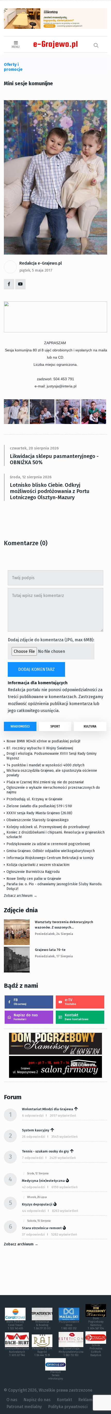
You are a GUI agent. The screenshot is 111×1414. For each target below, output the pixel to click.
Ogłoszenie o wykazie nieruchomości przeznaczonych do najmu (53, 789)
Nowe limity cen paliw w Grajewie (33, 879)
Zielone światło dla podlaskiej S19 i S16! (39, 806)
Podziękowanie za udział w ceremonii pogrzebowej (48, 844)
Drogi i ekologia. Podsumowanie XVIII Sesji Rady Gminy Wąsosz (51, 755)
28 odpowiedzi (33, 1137)
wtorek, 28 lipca (37, 1197)
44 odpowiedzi (34, 1211)
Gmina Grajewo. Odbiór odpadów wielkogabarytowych (50, 851)
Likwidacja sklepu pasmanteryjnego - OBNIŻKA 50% (54, 459)
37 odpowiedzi (33, 1234)
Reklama (86, 1399)
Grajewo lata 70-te (50, 950)
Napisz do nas (26, 1017)
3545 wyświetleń (64, 1137)
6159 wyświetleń (64, 1187)
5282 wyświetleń (64, 1234)
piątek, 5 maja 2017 (35, 270)
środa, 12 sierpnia (38, 1173)
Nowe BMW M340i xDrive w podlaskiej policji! (43, 741)
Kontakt (77, 1017)
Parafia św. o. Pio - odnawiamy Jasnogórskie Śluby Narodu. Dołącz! (54, 886)
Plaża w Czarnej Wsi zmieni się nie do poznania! (45, 782)
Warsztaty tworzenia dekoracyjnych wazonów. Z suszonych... (64, 924)
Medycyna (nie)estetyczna (43, 1181)
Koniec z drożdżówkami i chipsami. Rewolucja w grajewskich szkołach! (55, 834)
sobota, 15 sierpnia (39, 1220)
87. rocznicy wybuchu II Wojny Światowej (39, 748)
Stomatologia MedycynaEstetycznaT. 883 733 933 (71, 1352)
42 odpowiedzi (33, 1187)
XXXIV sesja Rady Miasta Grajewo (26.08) (39, 813)
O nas (11, 1399)
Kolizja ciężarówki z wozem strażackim (37, 865)
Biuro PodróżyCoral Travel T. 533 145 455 (15, 1325)
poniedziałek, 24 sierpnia (54, 934)
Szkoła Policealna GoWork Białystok (96, 1350)
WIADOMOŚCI (20, 726)
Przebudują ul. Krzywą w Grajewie (34, 799)
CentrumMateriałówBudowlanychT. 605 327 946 (17, 1352)
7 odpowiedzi (32, 1158)
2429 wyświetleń (63, 1158)
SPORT (55, 726)
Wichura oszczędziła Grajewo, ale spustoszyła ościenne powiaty (51, 772)
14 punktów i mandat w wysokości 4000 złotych (45, 765)
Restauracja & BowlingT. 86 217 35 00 (42, 1325)
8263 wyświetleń (65, 1211)
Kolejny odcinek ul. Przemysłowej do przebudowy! (48, 827)
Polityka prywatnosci (68, 1406)
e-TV (70, 1002)
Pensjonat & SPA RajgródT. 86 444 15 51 (42, 1352)
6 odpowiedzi (33, 1115)
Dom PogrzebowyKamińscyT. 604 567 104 (96, 1323)
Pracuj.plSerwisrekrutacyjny (55, 1375)
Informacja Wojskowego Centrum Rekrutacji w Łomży (49, 858)
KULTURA (90, 726)
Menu (16, 47)
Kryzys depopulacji (37, 1204)
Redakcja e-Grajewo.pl (40, 263)
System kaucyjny (35, 1130)
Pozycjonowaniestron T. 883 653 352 (69, 1325)
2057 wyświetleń (63, 1115)
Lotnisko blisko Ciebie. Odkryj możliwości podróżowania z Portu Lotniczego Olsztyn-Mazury (49, 491)
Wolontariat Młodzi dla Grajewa (47, 1109)
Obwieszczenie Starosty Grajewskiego (37, 820)
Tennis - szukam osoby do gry (45, 1151)
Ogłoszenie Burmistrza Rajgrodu (33, 872)
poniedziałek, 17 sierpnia (54, 956)
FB (20, 1002)
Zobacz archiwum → (20, 895)
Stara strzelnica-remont (42, 1228)
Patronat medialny (24, 1406)
